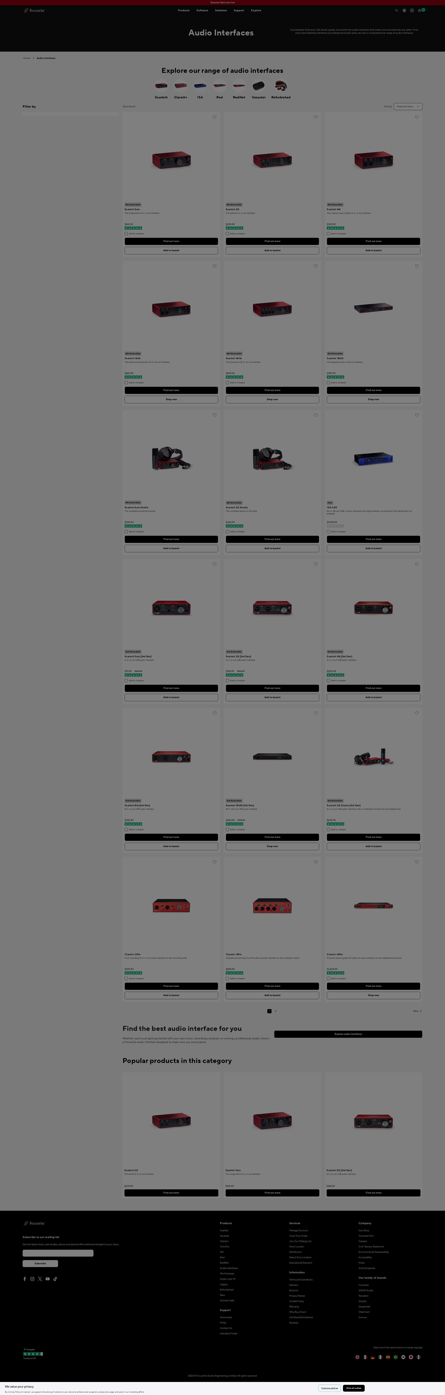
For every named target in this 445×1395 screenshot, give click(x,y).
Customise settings (329, 1388)
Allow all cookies (353, 1388)
